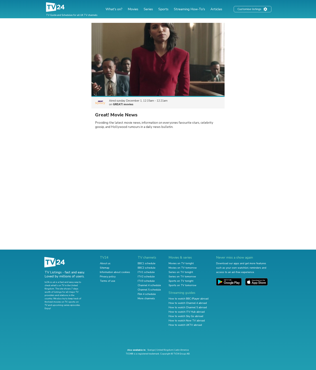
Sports (163, 9)
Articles (216, 9)
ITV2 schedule (146, 276)
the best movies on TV (56, 301)
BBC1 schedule (146, 263)
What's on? (114, 9)
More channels (146, 298)
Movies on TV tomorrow (183, 268)
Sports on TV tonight (181, 281)
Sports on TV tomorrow (182, 285)
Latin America (182, 349)
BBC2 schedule (146, 268)
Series (148, 9)
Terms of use (107, 281)
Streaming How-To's (189, 9)
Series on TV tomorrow (182, 276)
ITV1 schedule (146, 272)
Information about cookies (115, 272)
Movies (133, 9)
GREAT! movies (123, 104)
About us (105, 263)
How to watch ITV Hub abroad (187, 312)
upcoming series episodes (66, 305)
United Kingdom (164, 349)
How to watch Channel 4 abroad (188, 303)
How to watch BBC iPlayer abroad (188, 298)
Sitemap (104, 268)
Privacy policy (108, 276)
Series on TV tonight (181, 272)
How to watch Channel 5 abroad (188, 307)
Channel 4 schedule (149, 285)
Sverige (151, 349)
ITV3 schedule (146, 281)
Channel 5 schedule (149, 289)
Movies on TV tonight (181, 263)
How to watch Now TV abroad (187, 320)
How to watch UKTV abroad (185, 325)
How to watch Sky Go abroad (186, 316)
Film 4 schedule (147, 294)
